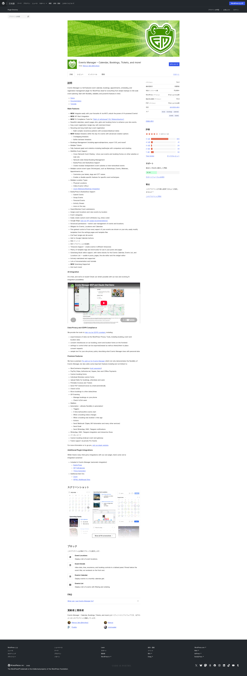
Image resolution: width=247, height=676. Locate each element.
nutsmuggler (112, 627)
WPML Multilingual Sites (81, 480)
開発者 (103, 653)
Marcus (110, 623)
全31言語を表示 (174, 107)
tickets (177, 115)
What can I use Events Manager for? (81, 601)
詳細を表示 (150, 121)
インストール (92, 74)
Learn (103, 647)
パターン (57, 656)
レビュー (80, 74)
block (163, 111)
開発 (103, 74)
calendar (176, 111)
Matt (197, 650)
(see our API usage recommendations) (94, 221)
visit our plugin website (100, 445)
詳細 (71, 74)
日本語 (28, 665)
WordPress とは (13, 647)
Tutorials (73, 104)
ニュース (10, 650)
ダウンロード (174, 64)
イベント (150, 650)
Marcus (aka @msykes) (91, 66)
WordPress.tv (106, 656)
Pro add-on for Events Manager (93, 361)
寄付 (150, 653)
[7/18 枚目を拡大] (113, 528)
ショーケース (58, 647)
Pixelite (74, 627)
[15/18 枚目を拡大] (138, 522)
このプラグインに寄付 (153, 196)
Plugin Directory (13, 10)
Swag (150, 656)
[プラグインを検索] (28, 16)
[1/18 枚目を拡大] (88, 493)
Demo (72, 98)
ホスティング (12, 653)
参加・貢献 (151, 647)
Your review (150, 156)
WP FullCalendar (79, 468)
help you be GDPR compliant (95, 332)
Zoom (75, 477)
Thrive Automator (79, 471)
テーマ (56, 650)
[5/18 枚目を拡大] (113, 493)
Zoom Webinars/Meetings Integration (86, 189)
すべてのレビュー (173, 156)
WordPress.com (200, 647)
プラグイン (57, 653)
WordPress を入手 (237, 3)
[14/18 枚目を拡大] (138, 493)
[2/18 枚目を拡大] (88, 517)
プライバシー (12, 656)
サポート (176, 74)
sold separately (95, 368)
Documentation (75, 101)
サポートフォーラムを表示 (155, 177)
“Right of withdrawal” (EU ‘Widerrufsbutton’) (108, 119)
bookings (169, 111)
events (171, 115)
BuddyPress (77, 465)
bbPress (198, 653)
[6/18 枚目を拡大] (113, 512)
